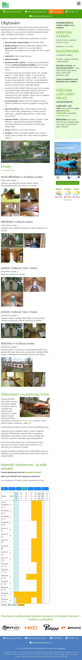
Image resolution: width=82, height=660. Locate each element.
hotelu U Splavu (28, 421)
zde (29, 423)
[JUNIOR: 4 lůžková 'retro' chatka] (12, 330)
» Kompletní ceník (7, 170)
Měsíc (5, 489)
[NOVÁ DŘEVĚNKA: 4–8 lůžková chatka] (10, 195)
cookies (62, 654)
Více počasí (67, 200)
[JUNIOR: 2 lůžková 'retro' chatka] (35, 284)
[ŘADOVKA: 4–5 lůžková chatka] (16, 364)
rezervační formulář (33, 472)
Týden (12, 489)
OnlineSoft (61, 648)
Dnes (24, 489)
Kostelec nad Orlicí (13, 11)
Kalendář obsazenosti (37, 11)
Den (19, 489)
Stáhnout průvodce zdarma (67, 183)
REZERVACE (57, 11)
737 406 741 (73, 11)
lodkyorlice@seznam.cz (42, 16)
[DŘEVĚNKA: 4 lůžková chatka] (12, 240)
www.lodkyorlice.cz (63, 115)
